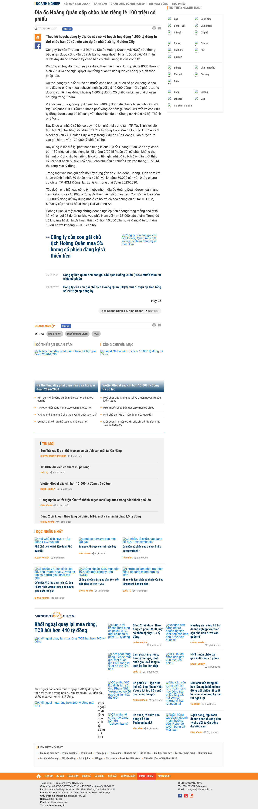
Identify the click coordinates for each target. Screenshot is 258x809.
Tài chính (127, 557)
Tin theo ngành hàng (185, 8)
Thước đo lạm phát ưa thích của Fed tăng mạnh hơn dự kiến (143, 581)
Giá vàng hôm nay (49, 753)
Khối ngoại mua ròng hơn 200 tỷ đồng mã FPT (101, 720)
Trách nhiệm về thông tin (52, 805)
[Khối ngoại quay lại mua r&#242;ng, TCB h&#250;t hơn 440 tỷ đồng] (70, 660)
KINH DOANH (164, 776)
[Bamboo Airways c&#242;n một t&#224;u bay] (99, 541)
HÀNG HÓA (73, 776)
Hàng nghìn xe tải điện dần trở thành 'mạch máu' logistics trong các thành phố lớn (95, 500)
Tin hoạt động (158, 3)
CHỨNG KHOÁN (128, 776)
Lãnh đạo (100, 3)
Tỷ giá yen (100, 753)
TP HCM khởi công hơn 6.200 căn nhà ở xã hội (64, 407)
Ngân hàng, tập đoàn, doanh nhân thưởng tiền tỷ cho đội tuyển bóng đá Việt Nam (205, 720)
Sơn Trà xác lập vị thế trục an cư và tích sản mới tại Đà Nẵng (81, 451)
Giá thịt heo (85, 758)
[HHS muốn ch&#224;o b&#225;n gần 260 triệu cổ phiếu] (177, 660)
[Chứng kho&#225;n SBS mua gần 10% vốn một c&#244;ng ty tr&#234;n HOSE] (99, 572)
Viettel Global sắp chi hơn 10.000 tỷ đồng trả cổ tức (130, 387)
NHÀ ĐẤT (112, 776)
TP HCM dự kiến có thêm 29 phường (65, 467)
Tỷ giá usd (86, 753)
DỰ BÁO (60, 776)
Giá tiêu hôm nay (163, 753)
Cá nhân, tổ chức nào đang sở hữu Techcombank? (142, 548)
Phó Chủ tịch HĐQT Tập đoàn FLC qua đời (127, 414)
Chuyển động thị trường (53, 456)
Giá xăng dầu (205, 753)
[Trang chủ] (38, 37)
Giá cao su (111, 758)
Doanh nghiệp (48, 3)
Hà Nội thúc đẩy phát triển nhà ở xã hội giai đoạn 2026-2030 (65, 387)
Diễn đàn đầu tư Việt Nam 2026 (160, 758)
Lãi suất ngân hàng (185, 753)
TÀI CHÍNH (99, 776)
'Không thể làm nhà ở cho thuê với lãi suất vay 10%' (67, 414)
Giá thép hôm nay (49, 758)
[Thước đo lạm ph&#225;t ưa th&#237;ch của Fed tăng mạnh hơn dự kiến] (143, 572)
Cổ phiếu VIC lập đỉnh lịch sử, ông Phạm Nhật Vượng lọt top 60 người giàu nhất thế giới (54, 587)
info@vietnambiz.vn (57, 802)
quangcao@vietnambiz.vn (199, 789)
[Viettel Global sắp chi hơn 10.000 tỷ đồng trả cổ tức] (132, 371)
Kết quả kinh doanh (77, 3)
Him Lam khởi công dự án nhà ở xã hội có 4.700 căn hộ (65, 399)
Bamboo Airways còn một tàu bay (97, 546)
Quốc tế (127, 590)
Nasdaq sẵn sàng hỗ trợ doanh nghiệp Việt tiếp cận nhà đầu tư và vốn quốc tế (205, 631)
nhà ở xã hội (54, 333)
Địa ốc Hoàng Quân (77, 333)
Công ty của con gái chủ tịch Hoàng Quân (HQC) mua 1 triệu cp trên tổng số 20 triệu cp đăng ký (112, 289)
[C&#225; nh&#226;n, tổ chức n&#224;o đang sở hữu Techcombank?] (143, 541)
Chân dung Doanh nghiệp (128, 3)
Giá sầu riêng (69, 758)
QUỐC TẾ (86, 776)
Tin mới (48, 443)
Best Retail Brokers (130, 758)
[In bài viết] (155, 28)
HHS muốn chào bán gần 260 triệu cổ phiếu (128, 407)
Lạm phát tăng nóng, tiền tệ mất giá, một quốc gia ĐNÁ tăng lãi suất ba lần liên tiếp (147, 660)
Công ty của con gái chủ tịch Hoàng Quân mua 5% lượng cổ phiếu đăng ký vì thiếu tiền (78, 246)
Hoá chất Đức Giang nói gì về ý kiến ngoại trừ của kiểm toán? (132, 399)
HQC (96, 333)
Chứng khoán (47, 522)
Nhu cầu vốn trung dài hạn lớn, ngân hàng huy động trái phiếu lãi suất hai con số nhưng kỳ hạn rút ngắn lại (205, 690)
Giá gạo (98, 758)
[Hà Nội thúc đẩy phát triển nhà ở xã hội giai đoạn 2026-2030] (66, 371)
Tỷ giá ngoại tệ (70, 753)
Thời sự (44, 472)
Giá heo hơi (130, 753)
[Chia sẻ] (38, 45)
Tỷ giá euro (115, 753)
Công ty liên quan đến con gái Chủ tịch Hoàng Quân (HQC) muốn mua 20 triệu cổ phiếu (112, 277)
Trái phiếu (178, 3)
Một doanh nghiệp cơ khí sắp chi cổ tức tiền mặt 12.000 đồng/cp (131, 423)
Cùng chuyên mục (118, 344)
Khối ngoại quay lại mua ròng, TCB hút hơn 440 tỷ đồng (66, 627)
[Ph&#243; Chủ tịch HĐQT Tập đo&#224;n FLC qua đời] (55, 541)
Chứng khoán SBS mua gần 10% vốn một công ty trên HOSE (99, 581)
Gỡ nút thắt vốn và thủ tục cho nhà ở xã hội (62, 421)
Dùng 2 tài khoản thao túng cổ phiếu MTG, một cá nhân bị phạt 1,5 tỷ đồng (90, 516)
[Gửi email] (159, 28)
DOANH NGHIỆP (146, 776)
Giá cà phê (145, 753)
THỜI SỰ (49, 776)
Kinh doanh (46, 505)
